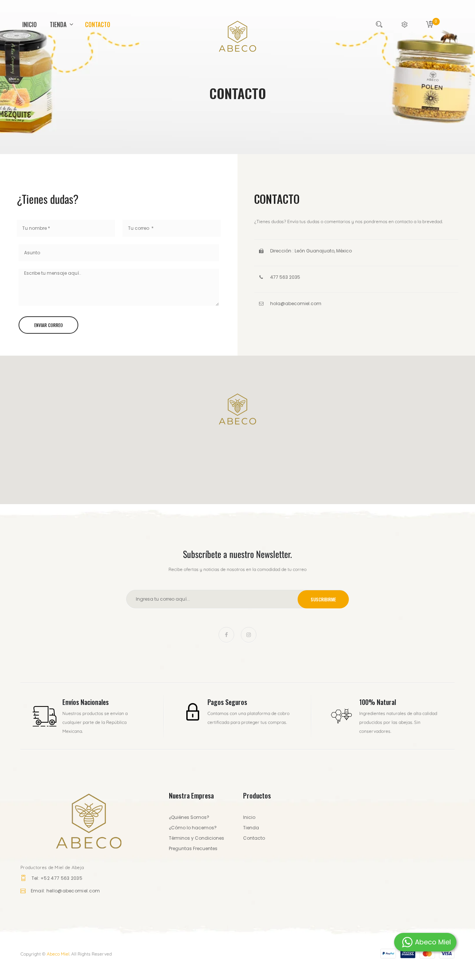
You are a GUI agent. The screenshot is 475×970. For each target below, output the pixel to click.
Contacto (97, 24)
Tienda (59, 24)
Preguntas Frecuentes (193, 848)
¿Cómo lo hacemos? (193, 827)
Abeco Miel (58, 954)
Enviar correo (48, 325)
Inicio (29, 24)
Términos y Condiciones (196, 838)
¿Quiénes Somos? (189, 817)
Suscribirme (323, 599)
